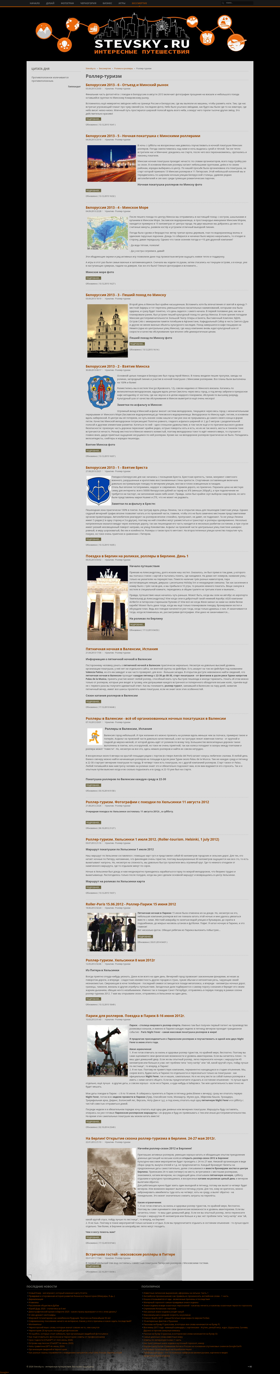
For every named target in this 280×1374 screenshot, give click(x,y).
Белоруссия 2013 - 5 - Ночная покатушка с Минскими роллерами (143, 136)
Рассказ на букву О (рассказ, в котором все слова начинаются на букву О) (180, 1333)
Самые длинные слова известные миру (163, 1336)
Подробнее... (93, 119)
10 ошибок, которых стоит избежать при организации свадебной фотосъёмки (68, 1333)
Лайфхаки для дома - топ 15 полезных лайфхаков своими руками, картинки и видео (186, 1352)
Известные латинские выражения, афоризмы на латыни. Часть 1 (176, 1292)
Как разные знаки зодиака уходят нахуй (164, 1311)
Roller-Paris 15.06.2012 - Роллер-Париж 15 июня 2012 (131, 904)
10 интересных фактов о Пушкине (161, 1321)
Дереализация (36, 1299)
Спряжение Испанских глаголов (160, 1308)
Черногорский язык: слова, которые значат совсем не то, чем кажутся (64, 1327)
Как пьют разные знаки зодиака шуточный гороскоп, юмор (174, 1343)
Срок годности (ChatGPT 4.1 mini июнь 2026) (51, 1339)
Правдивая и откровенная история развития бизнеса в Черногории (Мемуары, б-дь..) (72, 1296)
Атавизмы (34, 1302)
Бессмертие (105, 68)
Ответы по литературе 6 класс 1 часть (162, 1339)
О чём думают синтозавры (42, 1314)
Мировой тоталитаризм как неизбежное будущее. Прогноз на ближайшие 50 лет (70, 1317)
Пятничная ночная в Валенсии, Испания (122, 649)
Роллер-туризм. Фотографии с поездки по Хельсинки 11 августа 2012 (147, 802)
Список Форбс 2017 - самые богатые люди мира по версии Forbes (176, 1317)
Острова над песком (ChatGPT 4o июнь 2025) (51, 1343)
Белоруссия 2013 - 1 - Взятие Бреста (117, 467)
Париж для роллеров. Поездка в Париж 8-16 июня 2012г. (135, 1015)
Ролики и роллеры (123, 68)
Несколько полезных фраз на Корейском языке (168, 1349)
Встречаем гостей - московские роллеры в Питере (130, 1254)
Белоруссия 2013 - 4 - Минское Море (117, 207)
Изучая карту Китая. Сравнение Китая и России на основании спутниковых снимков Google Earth (193, 1346)
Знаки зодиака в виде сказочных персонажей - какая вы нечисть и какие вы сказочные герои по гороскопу (198, 1305)
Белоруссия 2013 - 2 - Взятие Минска (118, 366)
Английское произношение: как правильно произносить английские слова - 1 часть (186, 1296)
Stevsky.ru (91, 68)
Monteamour (35, 1324)
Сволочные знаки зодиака (157, 1355)
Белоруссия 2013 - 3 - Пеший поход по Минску (126, 295)
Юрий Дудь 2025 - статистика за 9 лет (47, 1308)
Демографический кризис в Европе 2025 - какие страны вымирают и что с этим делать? (73, 1311)
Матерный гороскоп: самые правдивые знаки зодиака (171, 1302)
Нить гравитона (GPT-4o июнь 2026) (47, 1346)
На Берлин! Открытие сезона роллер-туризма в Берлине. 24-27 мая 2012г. (151, 1138)
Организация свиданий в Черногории (48, 1349)
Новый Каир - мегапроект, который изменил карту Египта (58, 1292)
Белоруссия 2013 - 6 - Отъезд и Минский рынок (127, 85)
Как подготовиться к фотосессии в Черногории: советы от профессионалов (67, 1336)
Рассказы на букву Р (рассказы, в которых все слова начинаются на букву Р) (182, 1324)
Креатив (109, 88)
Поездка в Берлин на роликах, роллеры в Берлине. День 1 (137, 556)
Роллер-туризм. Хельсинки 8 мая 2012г (120, 960)
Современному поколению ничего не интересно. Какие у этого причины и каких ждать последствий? (80, 1321)
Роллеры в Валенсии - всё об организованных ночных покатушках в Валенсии (156, 718)
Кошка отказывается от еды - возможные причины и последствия (177, 1299)
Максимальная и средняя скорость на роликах (167, 1314)
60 (251, 1366)
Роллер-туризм (122, 88)
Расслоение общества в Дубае (44, 1305)
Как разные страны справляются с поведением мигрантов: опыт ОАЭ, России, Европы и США (75, 1352)
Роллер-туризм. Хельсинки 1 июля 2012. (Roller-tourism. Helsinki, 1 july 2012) (152, 839)
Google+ (4, 1372)
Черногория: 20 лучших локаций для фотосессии (53, 1330)
